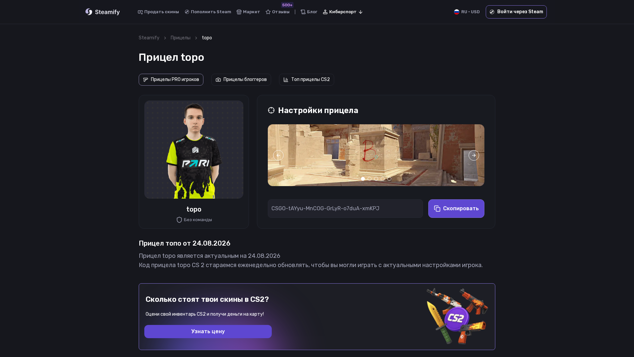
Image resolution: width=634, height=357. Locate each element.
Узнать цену (208, 331)
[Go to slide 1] (363, 179)
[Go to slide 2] (369, 179)
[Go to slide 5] (389, 179)
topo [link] (207, 38)
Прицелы (181, 38)
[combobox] (343, 12)
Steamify (149, 38)
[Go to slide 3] (376, 179)
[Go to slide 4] (383, 179)
